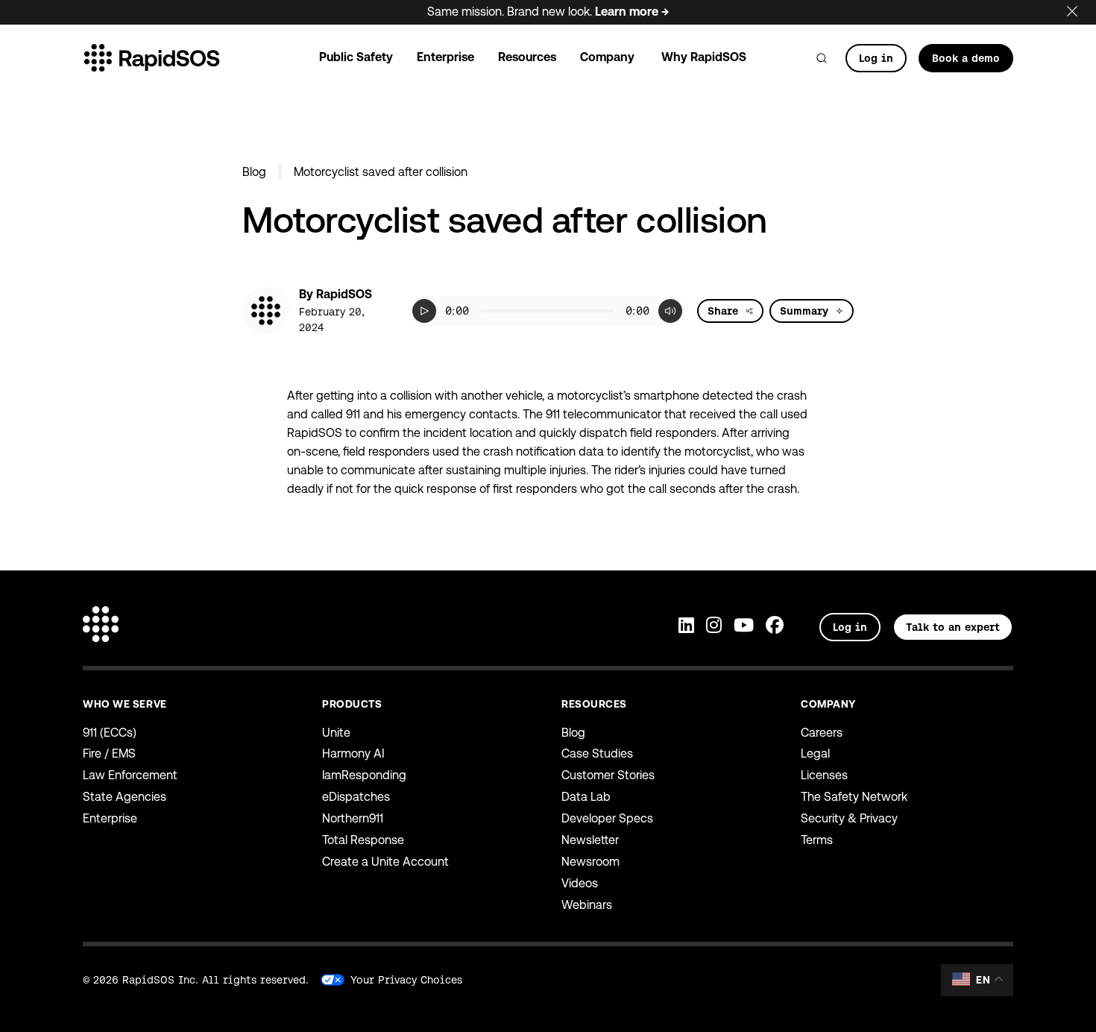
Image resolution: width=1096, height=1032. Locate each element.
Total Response (363, 840)
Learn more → (632, 11)
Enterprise (110, 818)
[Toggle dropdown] (749, 311)
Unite (336, 733)
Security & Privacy (849, 818)
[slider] (547, 310)
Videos (579, 883)
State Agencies (124, 797)
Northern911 (352, 818)
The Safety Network (854, 797)
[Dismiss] (1081, 8)
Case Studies (597, 753)
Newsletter (590, 840)
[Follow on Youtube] (744, 627)
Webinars (586, 905)
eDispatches (356, 797)
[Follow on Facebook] (775, 627)
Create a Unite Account (385, 862)
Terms (817, 840)
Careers (822, 733)
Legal (815, 753)
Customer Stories (608, 775)
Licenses (824, 775)
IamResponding (364, 775)
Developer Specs (607, 818)
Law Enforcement (130, 775)
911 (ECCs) (109, 733)
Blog (254, 172)
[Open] (822, 58)
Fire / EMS (109, 753)
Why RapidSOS (703, 57)
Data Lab (586, 797)
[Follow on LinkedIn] (686, 627)
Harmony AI (353, 753)
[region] (547, 311)
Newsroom (590, 862)
